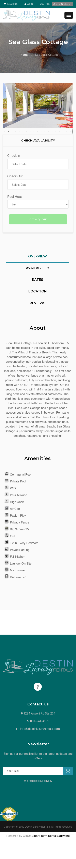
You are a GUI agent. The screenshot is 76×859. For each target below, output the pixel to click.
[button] (6, 105)
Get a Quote (38, 219)
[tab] (37, 258)
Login (30, 4)
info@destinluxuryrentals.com (40, 729)
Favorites (12, 4)
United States (61, 3)
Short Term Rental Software (51, 836)
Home (24, 54)
